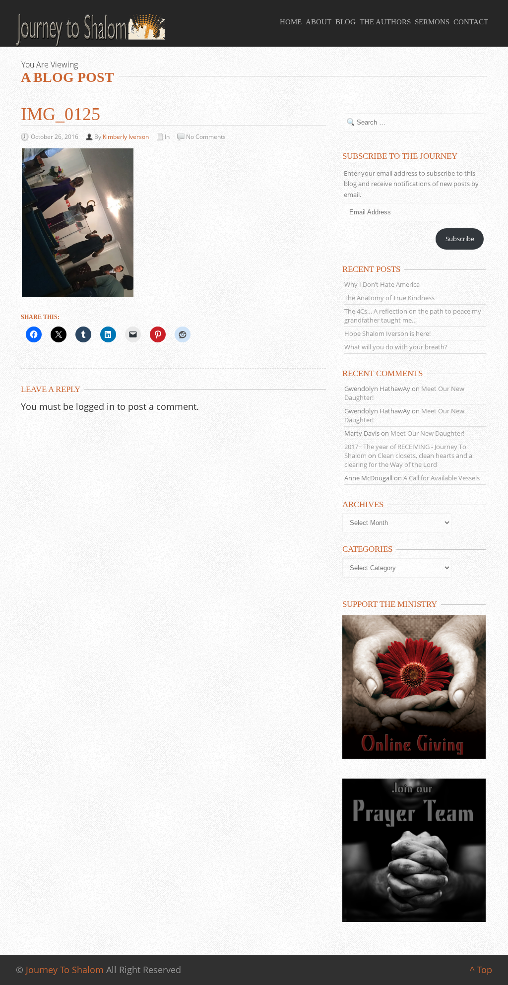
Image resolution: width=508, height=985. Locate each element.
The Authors (385, 22)
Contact (470, 22)
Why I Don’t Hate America (382, 284)
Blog (345, 22)
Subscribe (459, 238)
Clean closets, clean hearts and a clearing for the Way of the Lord (408, 460)
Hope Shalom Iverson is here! (387, 333)
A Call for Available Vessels (441, 477)
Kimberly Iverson (126, 136)
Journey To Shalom (65, 970)
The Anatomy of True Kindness (389, 297)
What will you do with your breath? (395, 346)
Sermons (432, 22)
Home (291, 22)
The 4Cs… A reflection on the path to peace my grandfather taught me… (412, 316)
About (318, 22)
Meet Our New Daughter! (427, 433)
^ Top (481, 970)
